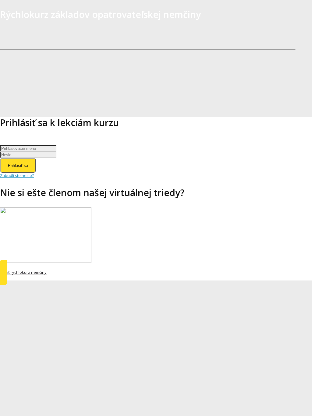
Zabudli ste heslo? (17, 175)
